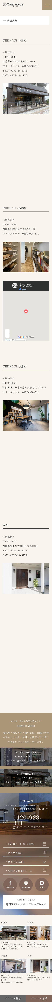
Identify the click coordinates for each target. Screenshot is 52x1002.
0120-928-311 (27, 820)
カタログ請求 (15, 852)
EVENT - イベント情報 (21, 843)
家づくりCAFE (16, 861)
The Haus (13, 5)
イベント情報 (39, 998)
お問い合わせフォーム (20, 870)
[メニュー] (47, 5)
